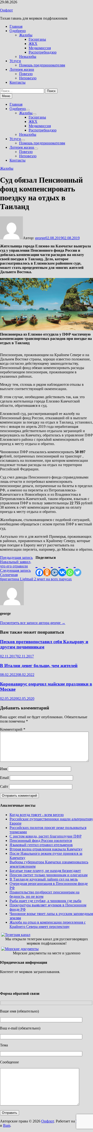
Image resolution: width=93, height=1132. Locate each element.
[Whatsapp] (70, 568)
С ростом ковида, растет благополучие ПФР (46, 836)
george (40, 238)
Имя (3, 769)
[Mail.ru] (54, 568)
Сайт (4, 786)
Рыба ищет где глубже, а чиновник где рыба (45, 901)
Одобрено (18, 31)
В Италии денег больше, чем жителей (39, 665)
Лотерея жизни (22, 69)
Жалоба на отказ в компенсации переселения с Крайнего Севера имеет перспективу (48, 924)
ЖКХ (33, 44)
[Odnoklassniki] (47, 568)
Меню (6, 96)
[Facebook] (39, 568)
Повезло (26, 74)
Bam (6, 1125)
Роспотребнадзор (43, 52)
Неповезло (27, 78)
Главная (16, 26)
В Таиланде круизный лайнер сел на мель (44, 879)
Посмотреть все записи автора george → (32, 623)
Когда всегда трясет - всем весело (37, 815)
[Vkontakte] (62, 568)
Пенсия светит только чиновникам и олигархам (49, 875)
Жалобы (25, 35)
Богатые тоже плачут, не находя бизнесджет (45, 871)
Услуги (15, 61)
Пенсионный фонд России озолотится (41, 840)
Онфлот (6, 10)
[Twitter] (77, 568)
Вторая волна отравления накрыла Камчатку (46, 849)
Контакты (18, 82)
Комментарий (12, 729)
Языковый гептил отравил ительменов (41, 845)
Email (4, 778)
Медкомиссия (40, 48)
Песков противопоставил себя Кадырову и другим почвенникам (44, 644)
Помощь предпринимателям (42, 65)
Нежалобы (27, 56)
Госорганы (37, 39)
